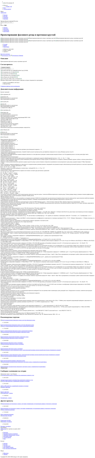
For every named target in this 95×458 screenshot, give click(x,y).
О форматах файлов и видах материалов (10, 86)
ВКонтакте (5, 453)
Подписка (5, 17)
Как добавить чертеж (8, 447)
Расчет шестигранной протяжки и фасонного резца (13, 360)
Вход (4, 7)
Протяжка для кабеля (6, 426)
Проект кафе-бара (5, 391)
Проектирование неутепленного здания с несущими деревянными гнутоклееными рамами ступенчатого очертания (28, 408)
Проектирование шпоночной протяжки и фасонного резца (14, 336)
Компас (5, 45)
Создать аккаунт (7, 9)
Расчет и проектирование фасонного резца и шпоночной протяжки (17, 330)
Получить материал (5, 54)
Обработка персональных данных (11, 435)
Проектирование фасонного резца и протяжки (12, 342)
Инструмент (6, 31)
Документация (6, 446)
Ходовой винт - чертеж (6, 397)
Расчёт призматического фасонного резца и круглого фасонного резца (17, 324)
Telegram (5, 454)
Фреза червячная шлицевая (7, 414)
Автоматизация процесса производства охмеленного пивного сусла (17, 380)
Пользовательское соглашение (10, 433)
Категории (5, 28)
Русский (5, 44)
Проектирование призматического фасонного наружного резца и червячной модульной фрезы (23, 366)
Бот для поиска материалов (9, 448)
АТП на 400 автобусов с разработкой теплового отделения (14, 386)
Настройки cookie (7, 436)
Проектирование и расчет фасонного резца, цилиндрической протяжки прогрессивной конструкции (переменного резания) (30, 354)
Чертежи (5, 15)
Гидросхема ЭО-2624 (6, 420)
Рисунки (5, 16)
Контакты (5, 18)
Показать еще (4, 368)
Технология (6, 30)
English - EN (9, 6)
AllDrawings (3, 12)
